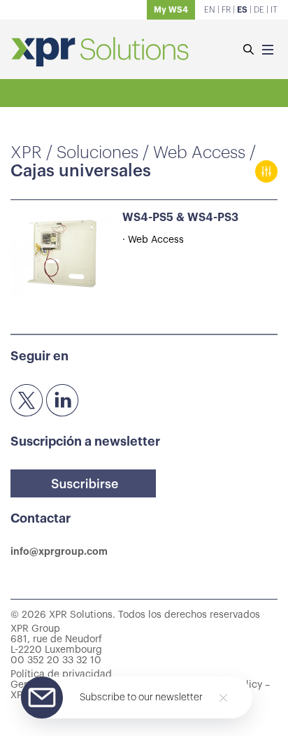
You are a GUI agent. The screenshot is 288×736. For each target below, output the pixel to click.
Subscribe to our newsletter (141, 697)
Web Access (199, 152)
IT (274, 10)
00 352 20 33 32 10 (55, 660)
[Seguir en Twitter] (27, 401)
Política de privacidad (61, 674)
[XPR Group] (99, 53)
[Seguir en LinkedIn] (63, 401)
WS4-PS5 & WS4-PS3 (180, 217)
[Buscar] (248, 50)
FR (226, 10)
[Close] (223, 698)
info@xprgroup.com (59, 551)
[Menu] (268, 50)
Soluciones (97, 152)
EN (209, 10)
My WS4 (171, 10)
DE (259, 10)
